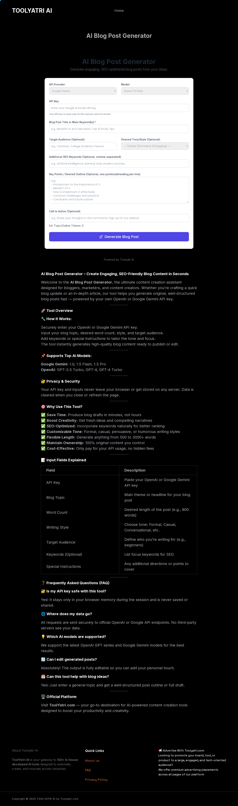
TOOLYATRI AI (32, 10)
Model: (125, 84)
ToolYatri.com (62, 705)
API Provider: (57, 84)
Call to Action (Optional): (65, 211)
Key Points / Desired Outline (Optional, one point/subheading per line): (95, 174)
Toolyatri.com (69, 798)
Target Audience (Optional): (67, 139)
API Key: (54, 101)
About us (92, 761)
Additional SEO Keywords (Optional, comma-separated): (85, 156)
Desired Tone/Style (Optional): (141, 139)
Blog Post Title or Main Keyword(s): (72, 122)
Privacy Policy (96, 780)
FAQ (88, 770)
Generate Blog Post (121, 236)
